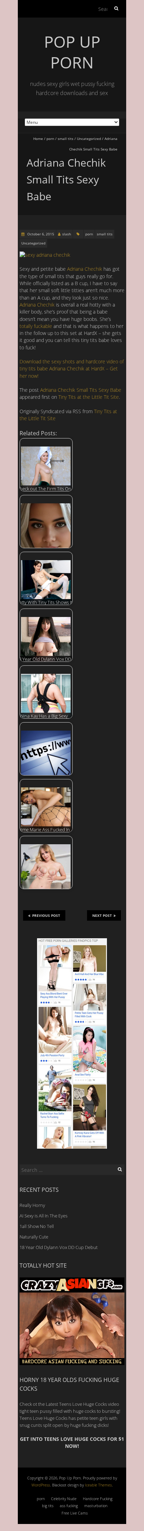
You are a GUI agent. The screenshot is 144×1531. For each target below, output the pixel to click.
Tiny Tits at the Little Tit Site (88, 397)
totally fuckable (36, 326)
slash (66, 233)
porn (50, 138)
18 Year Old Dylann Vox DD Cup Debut (59, 1247)
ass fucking (69, 1505)
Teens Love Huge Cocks (43, 1418)
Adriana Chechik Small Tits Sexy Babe (80, 390)
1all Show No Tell (37, 1226)
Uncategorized (89, 138)
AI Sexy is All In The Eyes (43, 1216)
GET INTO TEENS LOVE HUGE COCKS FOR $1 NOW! (72, 1442)
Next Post (102, 915)
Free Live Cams (75, 1513)
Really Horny (32, 1205)
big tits (47, 1505)
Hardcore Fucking (98, 1498)
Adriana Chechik (84, 269)
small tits (65, 138)
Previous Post (46, 915)
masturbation (95, 1505)
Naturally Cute (34, 1237)
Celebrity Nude (64, 1498)
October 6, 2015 (40, 233)
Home (38, 138)
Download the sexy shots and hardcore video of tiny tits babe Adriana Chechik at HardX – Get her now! (72, 368)
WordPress (40, 1485)
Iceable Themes (98, 1485)
